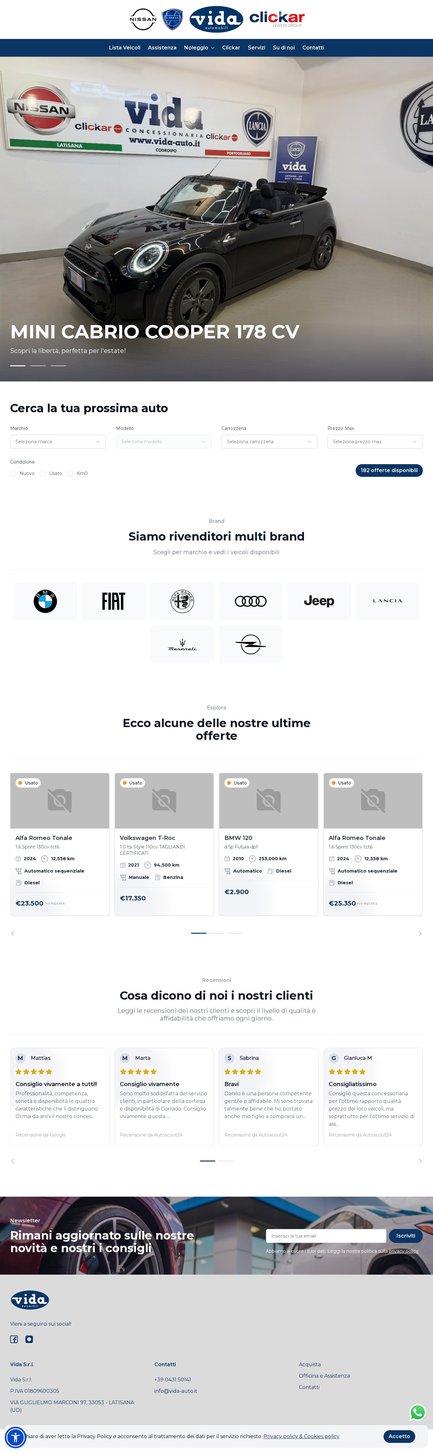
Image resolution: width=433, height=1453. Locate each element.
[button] (15, 1437)
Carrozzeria (234, 428)
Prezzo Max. (341, 428)
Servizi (256, 48)
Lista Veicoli (124, 48)
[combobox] (58, 442)
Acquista (310, 1364)
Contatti (313, 48)
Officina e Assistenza (324, 1376)
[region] (216, 854)
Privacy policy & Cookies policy (301, 1436)
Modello (125, 428)
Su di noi (284, 48)
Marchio (19, 428)
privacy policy (403, 1251)
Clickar (231, 48)
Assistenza (162, 48)
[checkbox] (13, 474)
